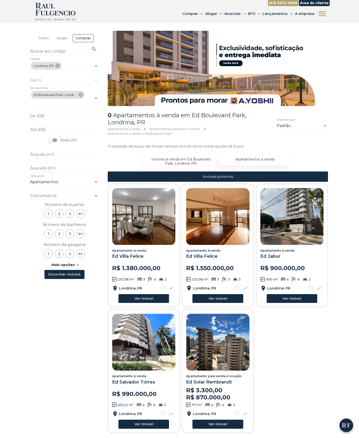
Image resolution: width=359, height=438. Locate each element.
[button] (46, 66)
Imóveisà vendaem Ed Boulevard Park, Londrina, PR (180, 161)
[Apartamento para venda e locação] (217, 342)
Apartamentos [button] (44, 182)
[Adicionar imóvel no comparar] (171, 288)
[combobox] (64, 64)
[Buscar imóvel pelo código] (94, 49)
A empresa (304, 13)
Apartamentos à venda (124, 129)
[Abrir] (96, 66)
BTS (251, 13)
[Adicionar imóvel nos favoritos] (163, 288)
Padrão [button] (284, 125)
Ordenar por (286, 119)
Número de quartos (64, 204)
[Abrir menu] (322, 13)
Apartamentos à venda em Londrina (174, 129)
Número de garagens (64, 244)
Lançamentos (275, 13)
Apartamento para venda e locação (214, 376)
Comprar (190, 13)
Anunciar (232, 13)
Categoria (37, 176)
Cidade (35, 59)
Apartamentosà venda (255, 159)
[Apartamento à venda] (143, 216)
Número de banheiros (64, 224)
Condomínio (39, 88)
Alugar (211, 13)
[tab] (43, 38)
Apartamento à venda (129, 250)
